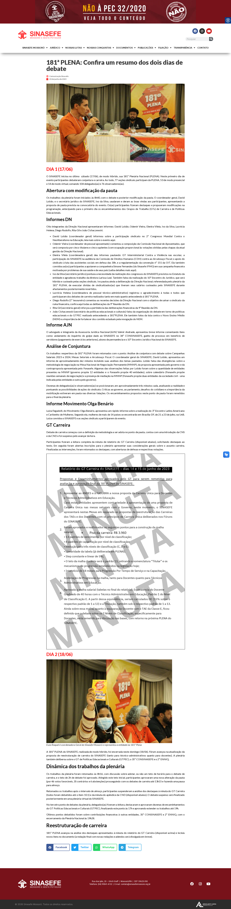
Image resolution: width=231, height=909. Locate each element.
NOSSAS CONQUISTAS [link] (99, 47)
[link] (115, 12)
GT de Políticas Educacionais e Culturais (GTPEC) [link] (102, 759)
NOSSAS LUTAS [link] (73, 47)
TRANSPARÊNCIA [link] (183, 47)
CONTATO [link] (203, 47)
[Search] (211, 39)
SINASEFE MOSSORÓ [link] (33, 47)
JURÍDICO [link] (55, 47)
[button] (58, 847)
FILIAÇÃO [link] (163, 47)
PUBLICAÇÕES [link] (145, 47)
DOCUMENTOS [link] (124, 47)
